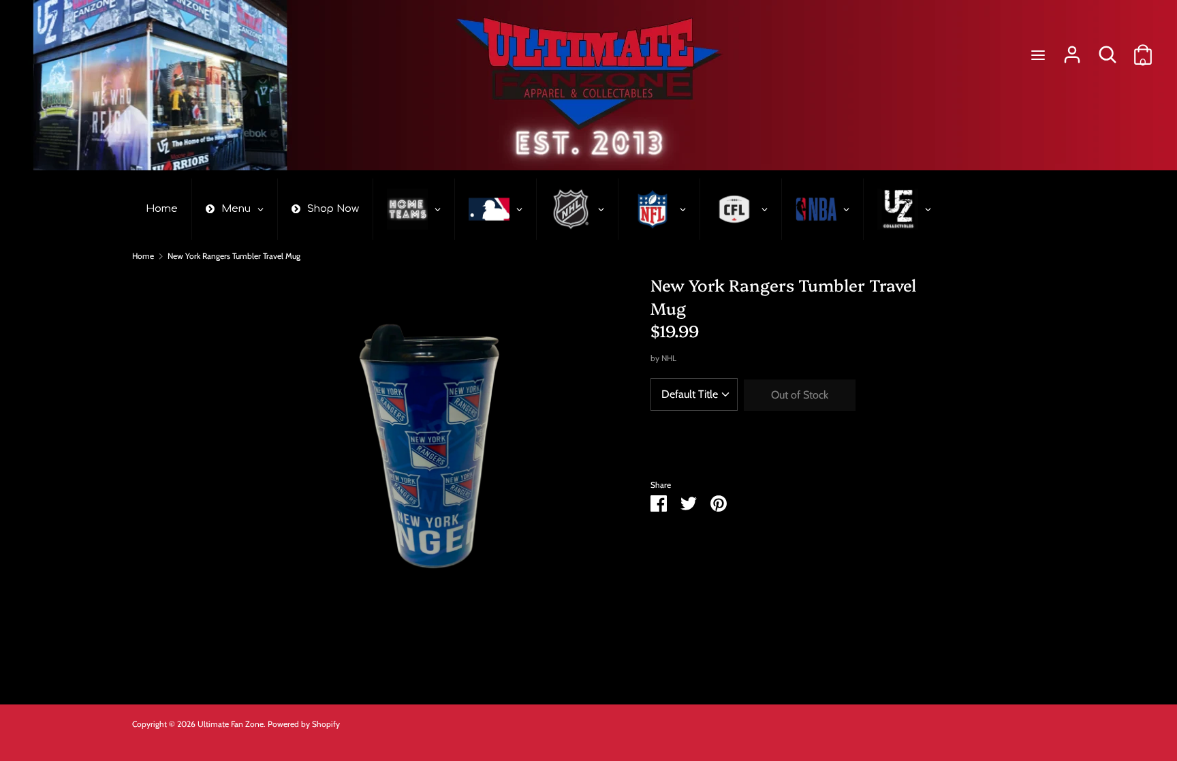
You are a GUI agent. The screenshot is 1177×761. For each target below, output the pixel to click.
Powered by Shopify (304, 724)
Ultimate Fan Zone (231, 724)
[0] (1143, 49)
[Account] (1072, 49)
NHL (668, 358)
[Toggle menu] (1038, 54)
